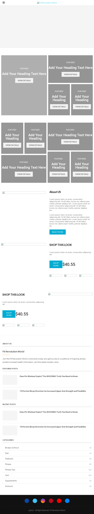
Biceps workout (48, 448)
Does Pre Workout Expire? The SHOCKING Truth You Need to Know (49, 376)
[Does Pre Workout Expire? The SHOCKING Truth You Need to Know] (10, 380)
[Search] (90, 3)
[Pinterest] (51, 501)
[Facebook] (27, 501)
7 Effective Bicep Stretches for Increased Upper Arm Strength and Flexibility (53, 391)
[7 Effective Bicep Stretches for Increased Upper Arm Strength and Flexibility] (10, 395)
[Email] (67, 501)
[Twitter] (35, 501)
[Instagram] (43, 501)
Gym (48, 475)
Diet (48, 453)
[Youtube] (59, 501)
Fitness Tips (48, 470)
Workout (48, 486)
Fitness (48, 464)
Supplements (48, 481)
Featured (48, 459)
